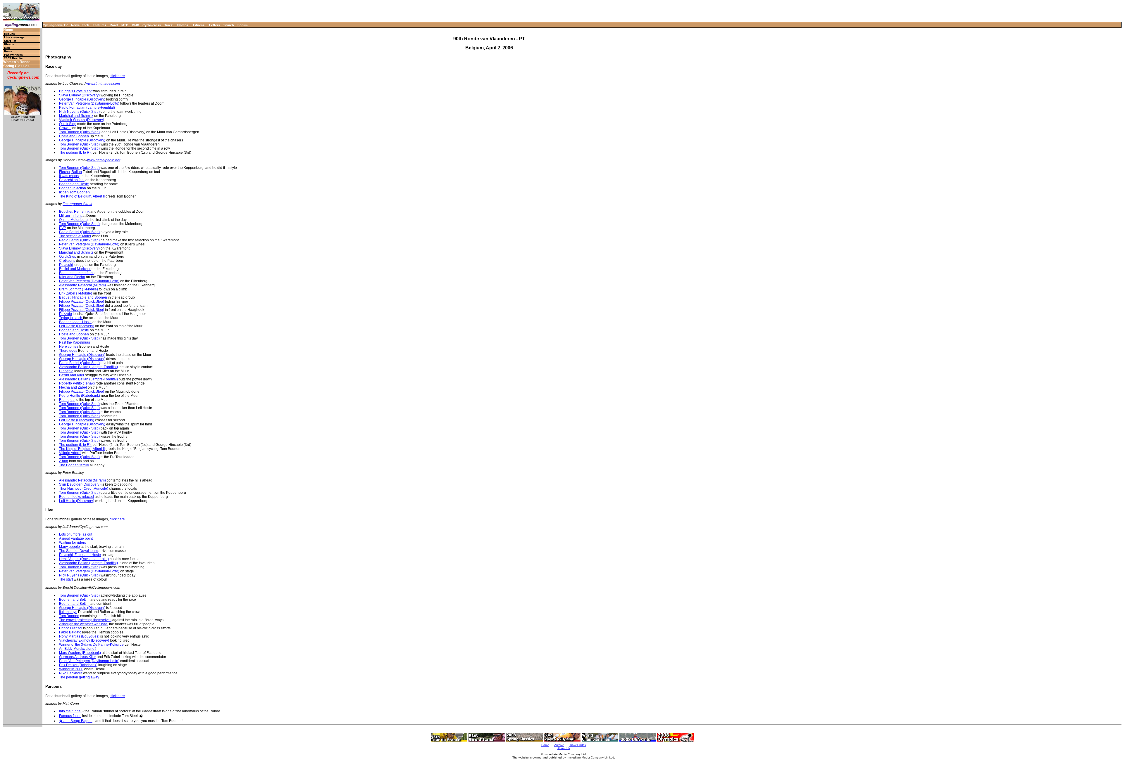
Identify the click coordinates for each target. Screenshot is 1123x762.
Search (228, 25)
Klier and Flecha (72, 277)
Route (8, 51)
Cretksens (67, 261)
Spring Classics (16, 66)
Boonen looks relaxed (76, 497)
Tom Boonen (69, 616)
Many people (69, 547)
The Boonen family (74, 465)
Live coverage (14, 37)
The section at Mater (75, 236)
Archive (559, 745)
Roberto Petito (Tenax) (77, 383)
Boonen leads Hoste (75, 322)
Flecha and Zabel (73, 387)
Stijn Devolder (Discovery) (80, 484)
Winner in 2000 (71, 669)
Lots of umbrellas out (75, 534)
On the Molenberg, (74, 220)
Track (168, 25)
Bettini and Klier (71, 375)
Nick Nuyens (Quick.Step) (79, 112)
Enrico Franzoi (70, 628)
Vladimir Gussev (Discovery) (81, 120)
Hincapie (66, 371)
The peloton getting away (79, 677)
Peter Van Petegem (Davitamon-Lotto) (89, 103)
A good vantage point (76, 538)
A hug (63, 461)
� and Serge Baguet (75, 721)
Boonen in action (72, 188)
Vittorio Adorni (70, 453)
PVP (62, 228)
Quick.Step (67, 124)
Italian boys (68, 612)
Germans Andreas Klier (77, 657)
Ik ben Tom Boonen (74, 192)
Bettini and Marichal (75, 269)
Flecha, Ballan (70, 172)
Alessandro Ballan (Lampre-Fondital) (88, 367)
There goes (68, 351)
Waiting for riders (72, 543)
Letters (214, 25)
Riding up (67, 400)
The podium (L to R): (75, 152)
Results (9, 33)
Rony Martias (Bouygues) (79, 636)
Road (114, 25)
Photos (182, 25)
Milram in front (70, 216)
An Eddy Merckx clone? (78, 649)
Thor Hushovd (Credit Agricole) (83, 488)
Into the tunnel (70, 711)
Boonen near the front (76, 273)
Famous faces (70, 716)
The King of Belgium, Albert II (82, 196)
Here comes (68, 346)
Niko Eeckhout (70, 673)
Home (8, 30)
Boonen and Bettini (74, 600)
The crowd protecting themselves (85, 620)
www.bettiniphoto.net (103, 160)
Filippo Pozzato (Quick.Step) (81, 301)
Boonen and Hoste (74, 184)
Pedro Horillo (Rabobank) (79, 396)
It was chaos (69, 176)
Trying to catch (71, 318)
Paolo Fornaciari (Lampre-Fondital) (87, 107)
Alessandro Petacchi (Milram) (82, 285)
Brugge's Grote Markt (75, 91)
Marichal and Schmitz (76, 116)
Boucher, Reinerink (74, 211)
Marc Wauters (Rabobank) (80, 653)
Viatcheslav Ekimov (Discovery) (84, 640)
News (75, 25)
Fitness (198, 25)
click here (117, 76)
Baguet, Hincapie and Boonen (83, 297)
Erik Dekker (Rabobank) (78, 665)
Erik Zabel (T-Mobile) (75, 293)
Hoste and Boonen (74, 136)
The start (66, 579)
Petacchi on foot (72, 180)
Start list (10, 40)
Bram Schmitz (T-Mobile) (78, 289)
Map (7, 47)
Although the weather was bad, (83, 624)
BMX (135, 25)
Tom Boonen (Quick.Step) (79, 132)
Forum (242, 25)
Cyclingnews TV (55, 25)
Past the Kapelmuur (74, 342)
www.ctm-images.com (102, 84)
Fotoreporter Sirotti (77, 204)
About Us (563, 748)
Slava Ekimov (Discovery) (79, 95)
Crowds (65, 128)
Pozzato (65, 314)
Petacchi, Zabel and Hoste (80, 555)
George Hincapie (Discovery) (82, 99)
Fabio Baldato (70, 632)
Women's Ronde (16, 62)
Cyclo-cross (151, 25)
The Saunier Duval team (78, 551)
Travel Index (577, 745)
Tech (85, 25)
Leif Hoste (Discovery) (76, 326)
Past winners (13, 54)
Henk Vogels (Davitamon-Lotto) (84, 559)
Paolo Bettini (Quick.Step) (79, 232)
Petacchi (66, 265)
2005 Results (13, 58)
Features (99, 25)
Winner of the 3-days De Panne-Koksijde (91, 644)
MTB (124, 25)
